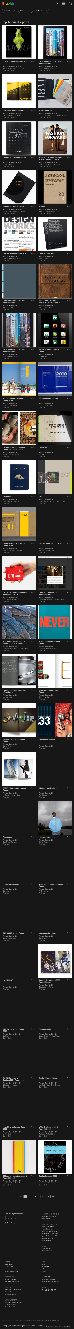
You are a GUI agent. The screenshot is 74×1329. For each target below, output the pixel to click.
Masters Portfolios (10, 1279)
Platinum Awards (47, 1251)
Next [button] (53, 1196)
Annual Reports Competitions (14, 1302)
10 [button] (42, 1196)
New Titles (8, 1264)
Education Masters (11, 1294)
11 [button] (45, 1196)
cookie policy (29, 1327)
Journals (8, 1269)
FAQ (43, 1269)
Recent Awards (46, 1248)
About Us (44, 1264)
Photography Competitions (50, 1234)
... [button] (38, 1196)
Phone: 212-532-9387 (48, 1279)
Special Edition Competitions (50, 1236)
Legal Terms (6, 1320)
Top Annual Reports (11, 1304)
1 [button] (25, 1196)
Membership (45, 1267)
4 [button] (35, 1196)
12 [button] (49, 1196)
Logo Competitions (47, 1238)
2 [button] (28, 1196)
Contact (44, 1271)
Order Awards (46, 1219)
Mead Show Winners (11, 1307)
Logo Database (46, 1240)
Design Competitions (48, 1229)
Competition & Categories (49, 1216)
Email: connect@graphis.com (50, 1281)
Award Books (9, 1267)
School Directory (10, 1292)
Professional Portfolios (12, 1281)
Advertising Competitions (49, 1231)
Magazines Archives (11, 1271)
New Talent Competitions (13, 1289)
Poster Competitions (48, 1227)
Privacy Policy (18, 1320)
